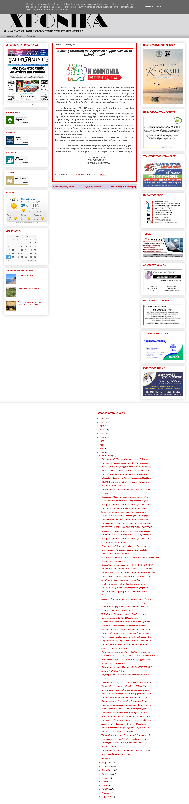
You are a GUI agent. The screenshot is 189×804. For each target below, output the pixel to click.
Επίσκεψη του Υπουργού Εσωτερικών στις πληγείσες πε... (126, 720)
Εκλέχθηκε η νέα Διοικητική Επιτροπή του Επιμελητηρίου (126, 516)
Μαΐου (105, 785)
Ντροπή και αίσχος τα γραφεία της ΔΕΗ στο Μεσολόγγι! (125, 606)
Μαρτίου (106, 793)
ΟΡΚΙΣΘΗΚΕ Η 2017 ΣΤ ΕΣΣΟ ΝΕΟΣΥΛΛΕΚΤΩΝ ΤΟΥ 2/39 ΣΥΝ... (130, 656)
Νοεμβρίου (107, 763)
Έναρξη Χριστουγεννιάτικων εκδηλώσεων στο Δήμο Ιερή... (126, 622)
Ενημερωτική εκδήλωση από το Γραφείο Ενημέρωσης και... (127, 546)
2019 (102, 445)
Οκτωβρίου (107, 766)
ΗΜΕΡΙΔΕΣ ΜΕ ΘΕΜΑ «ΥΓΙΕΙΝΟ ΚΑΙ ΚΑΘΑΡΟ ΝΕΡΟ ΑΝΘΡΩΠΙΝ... (130, 557)
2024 (102, 426)
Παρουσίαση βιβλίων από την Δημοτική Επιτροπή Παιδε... (126, 629)
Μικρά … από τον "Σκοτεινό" (113, 561)
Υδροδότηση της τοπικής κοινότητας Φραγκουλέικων (124, 712)
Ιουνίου (105, 781)
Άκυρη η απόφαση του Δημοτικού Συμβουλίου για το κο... (126, 512)
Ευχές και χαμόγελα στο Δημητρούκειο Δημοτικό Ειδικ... (125, 550)
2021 (102, 437)
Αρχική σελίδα (14, 36)
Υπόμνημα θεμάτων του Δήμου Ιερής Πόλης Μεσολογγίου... (127, 523)
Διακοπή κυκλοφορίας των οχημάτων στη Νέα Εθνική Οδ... (126, 743)
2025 (102, 422)
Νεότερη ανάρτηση (63, 186)
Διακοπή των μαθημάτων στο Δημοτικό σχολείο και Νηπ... (126, 716)
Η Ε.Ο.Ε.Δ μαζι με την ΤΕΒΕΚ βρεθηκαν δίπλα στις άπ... (125, 482)
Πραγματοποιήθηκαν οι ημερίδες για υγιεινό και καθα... (124, 497)
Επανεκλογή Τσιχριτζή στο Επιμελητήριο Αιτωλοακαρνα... (126, 633)
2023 (102, 430)
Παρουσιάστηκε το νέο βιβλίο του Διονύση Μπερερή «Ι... (125, 709)
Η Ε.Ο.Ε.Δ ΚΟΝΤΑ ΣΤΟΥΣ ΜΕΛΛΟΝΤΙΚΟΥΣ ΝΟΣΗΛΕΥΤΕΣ (127, 569)
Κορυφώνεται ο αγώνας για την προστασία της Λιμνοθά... (126, 531)
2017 (102, 452)
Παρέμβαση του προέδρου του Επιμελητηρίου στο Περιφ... (126, 693)
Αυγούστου (107, 774)
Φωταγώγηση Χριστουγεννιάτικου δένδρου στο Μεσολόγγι (126, 652)
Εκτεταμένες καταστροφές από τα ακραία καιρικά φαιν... (125, 739)
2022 (102, 433)
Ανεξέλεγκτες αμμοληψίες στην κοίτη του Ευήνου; (122, 580)
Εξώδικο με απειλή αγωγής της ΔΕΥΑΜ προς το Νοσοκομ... (127, 466)
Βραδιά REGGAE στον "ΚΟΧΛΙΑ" (115, 553)
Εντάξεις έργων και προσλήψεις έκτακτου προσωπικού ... (126, 690)
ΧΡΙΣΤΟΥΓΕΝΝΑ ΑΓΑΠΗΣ (112, 671)
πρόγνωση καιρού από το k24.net (27, 222)
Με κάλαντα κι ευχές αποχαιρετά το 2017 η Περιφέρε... (124, 463)
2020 (102, 441)
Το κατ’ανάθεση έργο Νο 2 (29, 288)
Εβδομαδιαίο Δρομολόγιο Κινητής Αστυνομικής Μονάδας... (126, 478)
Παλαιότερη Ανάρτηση (123, 186)
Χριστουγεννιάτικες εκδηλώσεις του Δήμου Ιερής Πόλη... (125, 697)
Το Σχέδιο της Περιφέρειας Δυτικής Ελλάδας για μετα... (124, 614)
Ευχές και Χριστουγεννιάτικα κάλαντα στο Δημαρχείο (124, 508)
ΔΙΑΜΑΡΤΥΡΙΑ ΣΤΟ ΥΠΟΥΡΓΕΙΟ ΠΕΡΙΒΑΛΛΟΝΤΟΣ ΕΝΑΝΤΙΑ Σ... (130, 572)
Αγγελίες (31, 36)
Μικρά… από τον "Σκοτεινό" (113, 485)
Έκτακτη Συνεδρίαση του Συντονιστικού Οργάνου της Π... (126, 735)
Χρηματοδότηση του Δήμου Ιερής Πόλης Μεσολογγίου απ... (127, 641)
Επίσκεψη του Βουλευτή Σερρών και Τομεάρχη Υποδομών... (127, 535)
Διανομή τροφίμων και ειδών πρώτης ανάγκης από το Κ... (126, 504)
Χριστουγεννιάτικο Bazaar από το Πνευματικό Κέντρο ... (125, 701)
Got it (160, 7)
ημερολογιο (31, 260)
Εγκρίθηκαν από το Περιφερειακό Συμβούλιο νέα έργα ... (125, 520)
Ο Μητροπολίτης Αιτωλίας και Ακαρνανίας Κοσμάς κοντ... (126, 603)
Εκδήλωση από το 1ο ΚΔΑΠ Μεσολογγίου (119, 618)
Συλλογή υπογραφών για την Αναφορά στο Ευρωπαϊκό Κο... (127, 682)
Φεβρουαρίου (108, 797)
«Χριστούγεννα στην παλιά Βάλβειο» (117, 610)
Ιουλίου (105, 778)
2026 (102, 418)
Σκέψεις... (105, 493)
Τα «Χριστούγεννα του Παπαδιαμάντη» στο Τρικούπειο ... (126, 584)
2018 (102, 449)
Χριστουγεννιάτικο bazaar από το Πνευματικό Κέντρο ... (125, 644)
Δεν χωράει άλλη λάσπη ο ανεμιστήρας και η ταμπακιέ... (125, 588)
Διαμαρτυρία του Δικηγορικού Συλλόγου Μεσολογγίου (124, 724)
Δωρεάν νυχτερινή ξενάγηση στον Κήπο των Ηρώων (30, 303)
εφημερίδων (33, 104)
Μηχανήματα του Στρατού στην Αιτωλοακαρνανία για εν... (126, 675)
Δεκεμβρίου (107, 456)
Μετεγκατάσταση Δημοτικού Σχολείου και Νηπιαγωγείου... (126, 705)
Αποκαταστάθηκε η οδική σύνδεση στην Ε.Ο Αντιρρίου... (125, 470)
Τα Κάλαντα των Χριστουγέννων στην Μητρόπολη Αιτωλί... (126, 501)
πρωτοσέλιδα (23, 104)
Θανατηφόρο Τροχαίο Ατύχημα (114, 542)
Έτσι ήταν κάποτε (25, 275)
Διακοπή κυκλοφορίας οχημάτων (115, 754)
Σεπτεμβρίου (108, 770)
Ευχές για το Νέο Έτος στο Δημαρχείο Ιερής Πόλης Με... (125, 459)
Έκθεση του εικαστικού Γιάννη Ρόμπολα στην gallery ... (125, 474)
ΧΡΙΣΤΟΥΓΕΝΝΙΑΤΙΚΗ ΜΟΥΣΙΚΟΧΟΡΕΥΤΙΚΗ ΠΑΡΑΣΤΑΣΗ (127, 527)
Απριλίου (106, 789)
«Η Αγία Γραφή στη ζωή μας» (114, 648)
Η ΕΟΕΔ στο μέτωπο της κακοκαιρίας (117, 731)
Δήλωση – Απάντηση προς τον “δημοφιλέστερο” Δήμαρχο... (127, 599)
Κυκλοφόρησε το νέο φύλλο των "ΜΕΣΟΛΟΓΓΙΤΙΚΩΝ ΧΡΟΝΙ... (128, 489)
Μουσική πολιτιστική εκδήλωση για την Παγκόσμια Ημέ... (126, 728)
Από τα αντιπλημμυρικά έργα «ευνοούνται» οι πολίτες (124, 591)
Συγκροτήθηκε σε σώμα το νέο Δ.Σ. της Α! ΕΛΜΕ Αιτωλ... (126, 686)
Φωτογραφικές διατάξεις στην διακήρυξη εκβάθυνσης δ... (126, 637)
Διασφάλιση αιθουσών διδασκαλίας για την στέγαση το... (125, 625)
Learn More (149, 7)
